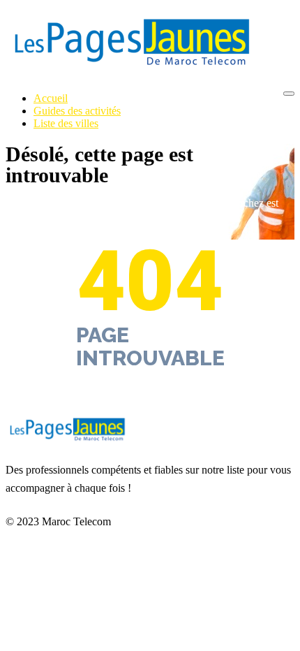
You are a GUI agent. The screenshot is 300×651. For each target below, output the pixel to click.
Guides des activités (77, 111)
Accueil (50, 98)
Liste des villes (65, 123)
